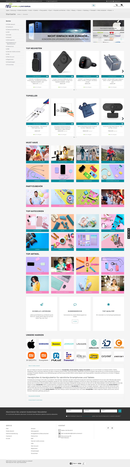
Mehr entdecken (102, 10)
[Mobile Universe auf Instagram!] (112, 428)
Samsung (13, 10)
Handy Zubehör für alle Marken (35, 400)
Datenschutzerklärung (13, 29)
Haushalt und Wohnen (60, 10)
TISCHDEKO (62, 205)
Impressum (10, 27)
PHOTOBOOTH (113, 205)
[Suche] (94, 5)
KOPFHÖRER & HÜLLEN (112, 181)
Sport (50, 10)
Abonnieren (119, 410)
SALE (112, 249)
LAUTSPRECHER (37, 292)
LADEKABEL (37, 181)
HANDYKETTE (112, 273)
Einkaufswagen (11, 62)
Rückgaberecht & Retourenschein (11, 43)
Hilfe (8, 54)
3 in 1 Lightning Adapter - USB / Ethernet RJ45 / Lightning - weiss (37, 127)
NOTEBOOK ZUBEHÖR (62, 292)
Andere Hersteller (22, 10)
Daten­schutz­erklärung (12, 433)
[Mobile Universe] (18, 5)
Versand (9, 37)
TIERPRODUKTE (62, 249)
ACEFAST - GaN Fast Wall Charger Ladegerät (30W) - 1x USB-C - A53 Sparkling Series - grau (112, 80)
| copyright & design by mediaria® (24, 461)
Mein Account (10, 57)
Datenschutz (10, 46)
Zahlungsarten (11, 40)
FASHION (112, 230)
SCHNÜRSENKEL (87, 292)
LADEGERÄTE (62, 181)
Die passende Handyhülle (34, 396)
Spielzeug (86, 10)
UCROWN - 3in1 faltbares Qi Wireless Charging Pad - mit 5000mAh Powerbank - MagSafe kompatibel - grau (37, 80)
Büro (68, 10)
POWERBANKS (37, 273)
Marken (110, 10)
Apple (7, 10)
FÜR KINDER (62, 273)
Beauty (74, 10)
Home (19, 14)
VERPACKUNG (87, 205)
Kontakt (9, 34)
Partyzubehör (44, 10)
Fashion (80, 10)
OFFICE (88, 249)
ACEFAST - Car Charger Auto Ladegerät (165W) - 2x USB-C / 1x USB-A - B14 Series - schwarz (87, 80)
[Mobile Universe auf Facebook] (108, 428)
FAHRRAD (112, 162)
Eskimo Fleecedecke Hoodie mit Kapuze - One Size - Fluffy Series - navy (87, 127)
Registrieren (10, 59)
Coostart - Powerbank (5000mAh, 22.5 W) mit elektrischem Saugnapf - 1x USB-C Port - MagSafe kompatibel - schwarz (62, 80)
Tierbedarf (93, 10)
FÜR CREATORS (62, 162)
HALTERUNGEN (88, 181)
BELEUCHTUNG (112, 292)
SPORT (62, 230)
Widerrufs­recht (10, 431)
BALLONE (37, 205)
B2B (8, 49)
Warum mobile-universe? (34, 365)
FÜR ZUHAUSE (37, 230)
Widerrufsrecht (11, 24)
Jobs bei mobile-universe (13, 51)
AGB (8, 32)
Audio (30, 10)
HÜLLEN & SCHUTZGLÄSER (37, 162)
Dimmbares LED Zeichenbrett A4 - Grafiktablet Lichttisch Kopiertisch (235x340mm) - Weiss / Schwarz (62, 128)
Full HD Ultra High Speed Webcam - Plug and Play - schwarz (112, 127)
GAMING (37, 249)
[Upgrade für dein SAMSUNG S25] (58, 31)
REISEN (88, 162)
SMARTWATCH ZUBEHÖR (87, 273)
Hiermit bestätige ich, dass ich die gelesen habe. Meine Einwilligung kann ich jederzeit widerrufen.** (93, 416)
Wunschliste (10, 64)
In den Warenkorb (37, 76)
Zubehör (36, 10)
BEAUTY (87, 230)
